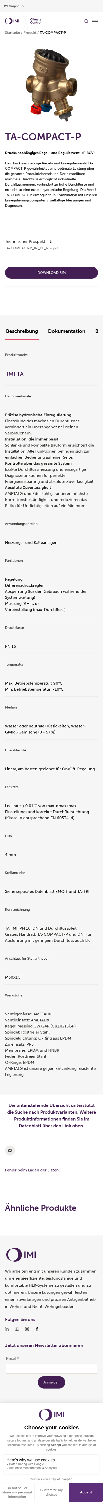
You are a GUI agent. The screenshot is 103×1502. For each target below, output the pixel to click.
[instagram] (27, 1329)
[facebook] (37, 1329)
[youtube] (17, 1329)
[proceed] (51, 242)
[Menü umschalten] (95, 21)
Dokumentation (66, 331)
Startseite (12, 33)
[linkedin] (7, 1329)
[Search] (86, 21)
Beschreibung (22, 331)
